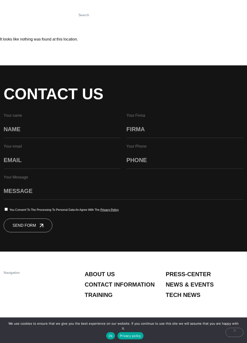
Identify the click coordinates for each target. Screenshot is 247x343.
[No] (234, 332)
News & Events (190, 284)
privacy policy (109, 210)
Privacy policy (130, 336)
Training (99, 295)
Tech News (183, 295)
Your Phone (136, 146)
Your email (13, 146)
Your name (13, 115)
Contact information (120, 284)
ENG (227, 15)
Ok (111, 336)
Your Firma (135, 115)
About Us (100, 274)
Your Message (16, 177)
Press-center (188, 274)
